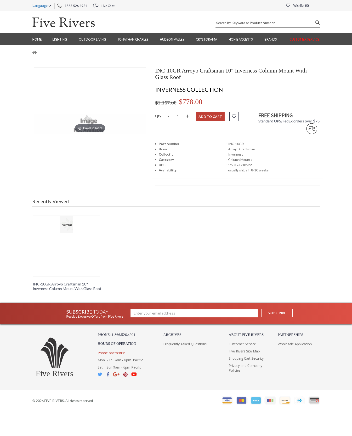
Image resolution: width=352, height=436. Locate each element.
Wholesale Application (295, 344)
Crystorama (206, 39)
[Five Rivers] (63, 22)
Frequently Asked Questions (185, 344)
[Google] (116, 374)
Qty (158, 116)
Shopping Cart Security (246, 358)
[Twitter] (100, 374)
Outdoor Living (92, 39)
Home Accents (241, 39)
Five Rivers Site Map (244, 351)
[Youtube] (134, 374)
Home (37, 39)
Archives (172, 335)
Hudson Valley (172, 39)
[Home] (34, 53)
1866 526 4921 (75, 6)
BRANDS (271, 39)
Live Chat (107, 6)
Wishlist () (301, 5)
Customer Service (304, 39)
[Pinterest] (125, 374)
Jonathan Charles (133, 39)
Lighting (59, 39)
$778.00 (190, 102)
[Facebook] (107, 374)
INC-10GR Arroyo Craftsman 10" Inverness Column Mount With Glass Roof (67, 286)
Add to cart (210, 117)
